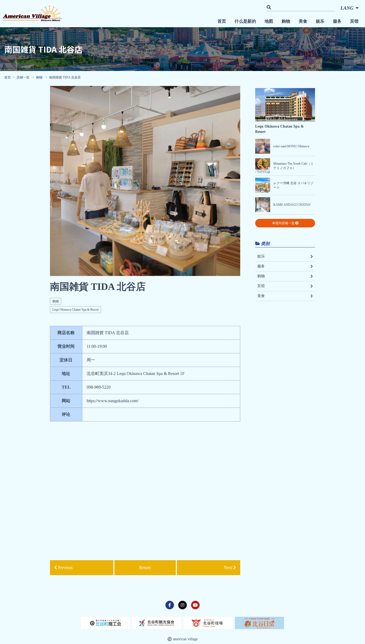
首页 (222, 21)
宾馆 (354, 21)
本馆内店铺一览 (283, 223)
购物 (286, 21)
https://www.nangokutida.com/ (112, 400)
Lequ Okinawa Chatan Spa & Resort (75, 309)
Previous (65, 567)
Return (145, 567)
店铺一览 (23, 77)
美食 (303, 21)
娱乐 (320, 21)
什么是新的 (245, 21)
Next (228, 567)
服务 (337, 21)
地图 (269, 21)
